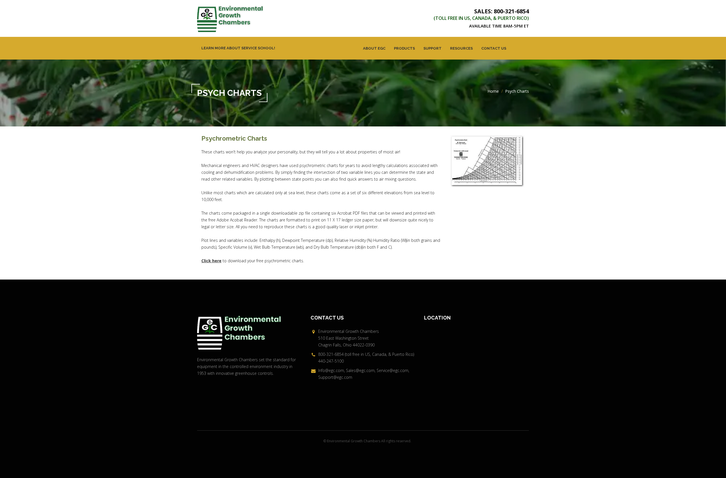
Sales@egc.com (360, 370)
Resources (461, 48)
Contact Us (493, 48)
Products (404, 48)
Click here (211, 260)
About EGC (374, 48)
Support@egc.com (335, 377)
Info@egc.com (331, 370)
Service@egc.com (392, 370)
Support (432, 48)
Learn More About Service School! (238, 48)
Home (493, 91)
